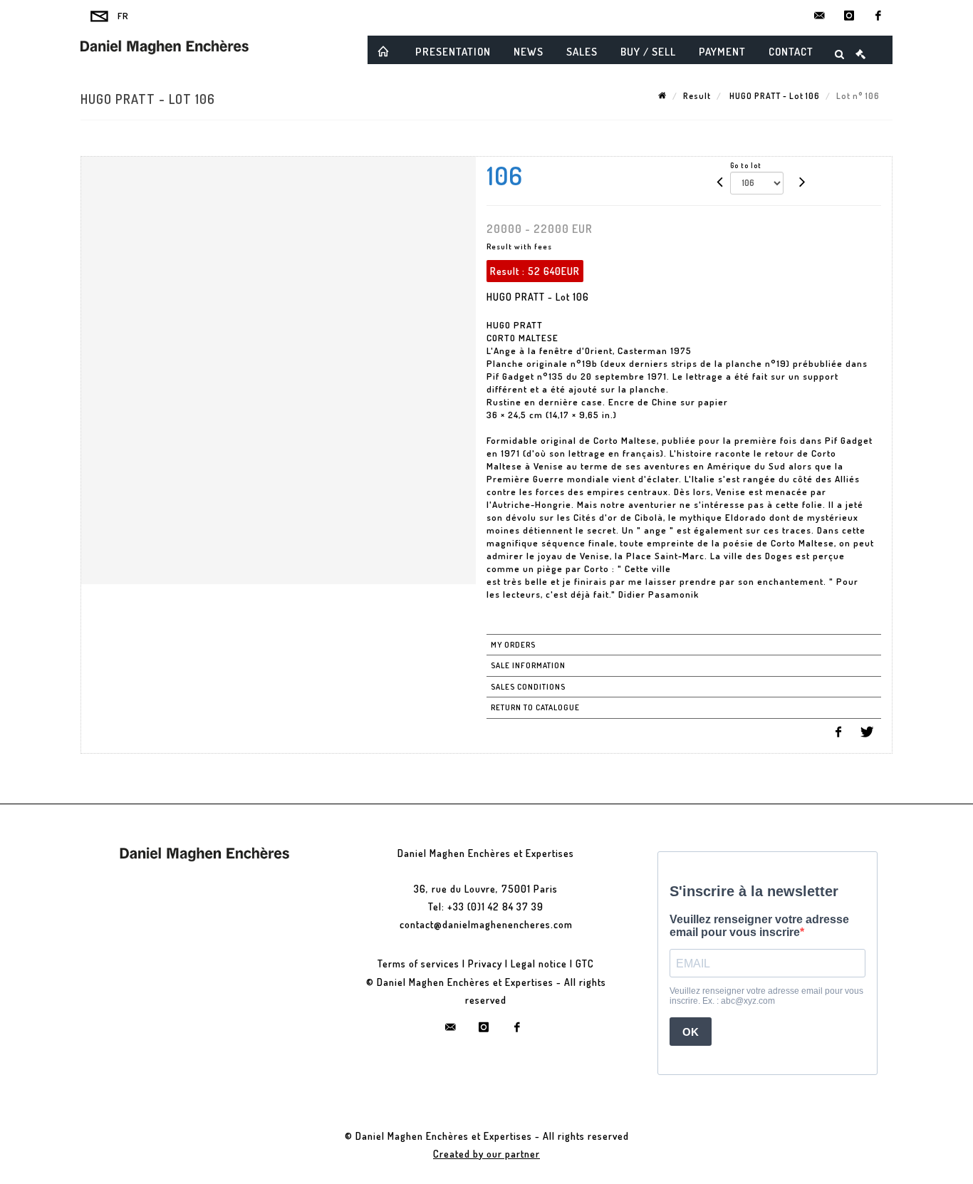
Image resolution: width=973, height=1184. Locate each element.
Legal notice (539, 963)
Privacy (485, 963)
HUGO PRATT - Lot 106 (773, 95)
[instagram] (849, 15)
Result (697, 95)
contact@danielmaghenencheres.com (486, 924)
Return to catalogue (535, 707)
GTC (585, 963)
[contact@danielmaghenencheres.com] (820, 15)
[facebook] (878, 15)
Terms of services (418, 963)
